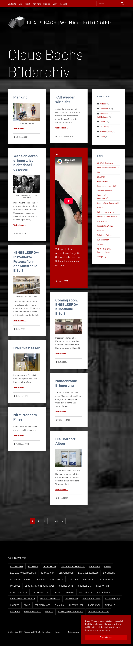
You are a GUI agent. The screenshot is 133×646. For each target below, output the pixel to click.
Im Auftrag (104, 126)
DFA (98, 172)
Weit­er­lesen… (19, 128)
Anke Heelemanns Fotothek (108, 167)
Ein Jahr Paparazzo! (20, 579)
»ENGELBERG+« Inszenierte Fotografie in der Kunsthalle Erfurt (26, 261)
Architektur (49, 566)
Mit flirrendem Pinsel (25, 416)
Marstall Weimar (91, 598)
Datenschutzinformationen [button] (97, 630)
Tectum (100, 244)
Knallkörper (86, 592)
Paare (27, 605)
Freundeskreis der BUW (107, 186)
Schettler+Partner (104, 235)
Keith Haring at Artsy (105, 212)
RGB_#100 (15, 611)
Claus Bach (14, 632)
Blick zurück (47, 573)
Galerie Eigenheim (104, 191)
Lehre (55, 4)
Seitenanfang (73, 632)
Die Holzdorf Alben (65, 441)
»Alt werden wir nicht (65, 99)
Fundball (15, 585)
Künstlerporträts (50, 598)
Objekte (14, 605)
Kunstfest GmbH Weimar (107, 217)
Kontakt (63, 4)
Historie (46, 4)
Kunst (27, 4)
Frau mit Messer (26, 348)
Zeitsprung (101, 256)
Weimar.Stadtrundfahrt (70, 611)
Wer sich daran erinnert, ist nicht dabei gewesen (25, 162)
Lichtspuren (71, 598)
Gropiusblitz (85, 585)
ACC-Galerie (16, 566)
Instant (70, 592)
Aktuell (103, 104)
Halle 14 (100, 207)
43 (56, 521)
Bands (107, 566)
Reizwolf (110, 605)
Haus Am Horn (103, 585)
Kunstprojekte (106, 132)
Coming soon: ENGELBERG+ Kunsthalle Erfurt (66, 307)
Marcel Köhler (102, 221)
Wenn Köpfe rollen (98, 611)
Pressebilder (76, 605)
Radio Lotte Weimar (105, 226)
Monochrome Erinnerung (66, 382)
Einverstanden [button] (106, 637)
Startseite (12, 4)
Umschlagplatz (32, 611)
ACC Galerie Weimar (105, 163)
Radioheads (94, 605)
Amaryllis (33, 566)
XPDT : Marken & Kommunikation (46, 632)
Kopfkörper (103, 592)
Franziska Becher (104, 181)
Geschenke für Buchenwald (40, 585)
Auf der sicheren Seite (73, 566)
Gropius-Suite (66, 585)
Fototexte (73, 579)
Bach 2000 (94, 566)
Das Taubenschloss (88, 573)
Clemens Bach (66, 573)
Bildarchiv (104, 109)
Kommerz (37, 4)
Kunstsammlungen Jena (22, 598)
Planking (20, 97)
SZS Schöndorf (103, 240)
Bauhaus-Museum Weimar (23, 573)
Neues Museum (112, 598)
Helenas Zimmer (40, 592)
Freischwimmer (106, 579)
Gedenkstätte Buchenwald (108, 203)
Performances (42, 605)
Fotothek (88, 579)
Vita (20, 4)
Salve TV (100, 230)
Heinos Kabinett (18, 592)
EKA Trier (101, 177)
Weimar (49, 611)
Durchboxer (109, 573)
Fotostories (56, 579)
